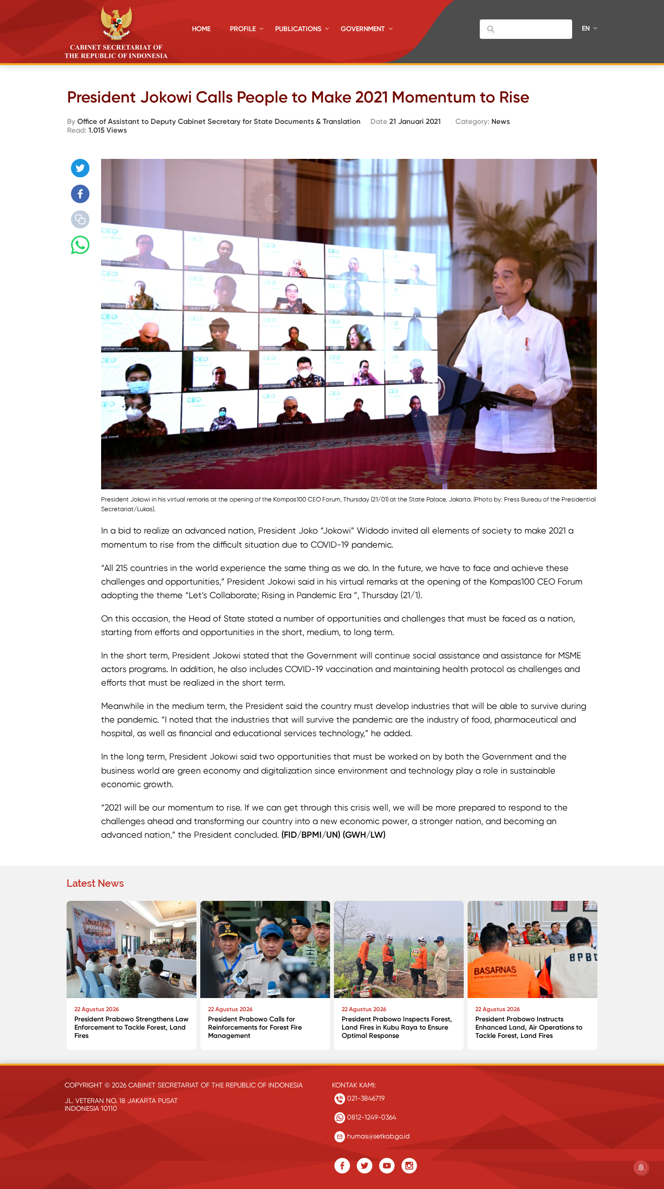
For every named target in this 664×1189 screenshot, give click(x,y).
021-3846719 (364, 1098)
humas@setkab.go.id (377, 1136)
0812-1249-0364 (370, 1117)
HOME (201, 29)
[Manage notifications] (641, 1167)
